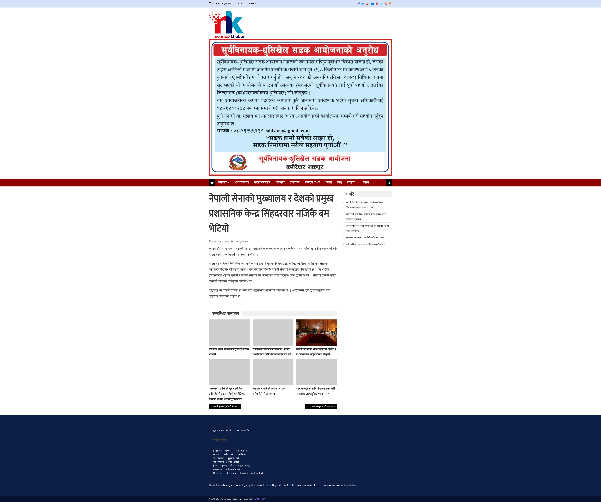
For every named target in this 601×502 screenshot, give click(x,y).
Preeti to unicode (247, 3)
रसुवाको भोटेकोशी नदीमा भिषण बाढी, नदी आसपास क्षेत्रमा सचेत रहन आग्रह (367, 228)
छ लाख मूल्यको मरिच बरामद (322, 406)
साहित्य (351, 182)
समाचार (222, 182)
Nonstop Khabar (241, 241)
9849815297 (259, 498)
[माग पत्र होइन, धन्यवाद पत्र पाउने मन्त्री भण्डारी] (229, 332)
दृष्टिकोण (295, 182)
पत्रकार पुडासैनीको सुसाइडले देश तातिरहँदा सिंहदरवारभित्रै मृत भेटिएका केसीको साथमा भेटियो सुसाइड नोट (227, 393)
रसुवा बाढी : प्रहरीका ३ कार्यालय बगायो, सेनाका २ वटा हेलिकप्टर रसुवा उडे (366, 216)
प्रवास (329, 182)
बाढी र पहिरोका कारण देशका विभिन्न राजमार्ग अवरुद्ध (365, 244)
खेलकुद (280, 182)
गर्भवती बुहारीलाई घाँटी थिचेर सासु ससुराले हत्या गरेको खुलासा (227, 406)
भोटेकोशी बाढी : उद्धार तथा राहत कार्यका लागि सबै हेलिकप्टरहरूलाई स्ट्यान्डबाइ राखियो (364, 205)
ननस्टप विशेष (312, 182)
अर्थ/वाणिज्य (241, 182)
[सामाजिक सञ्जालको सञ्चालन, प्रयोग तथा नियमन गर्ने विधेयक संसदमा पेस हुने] (273, 332)
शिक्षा (366, 182)
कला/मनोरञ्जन (262, 182)
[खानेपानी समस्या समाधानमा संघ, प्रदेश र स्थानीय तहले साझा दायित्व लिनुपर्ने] (316, 332)
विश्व (339, 182)
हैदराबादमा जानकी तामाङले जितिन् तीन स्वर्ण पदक (365, 237)
